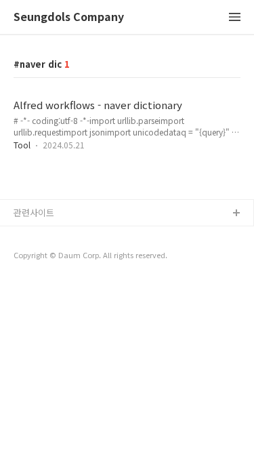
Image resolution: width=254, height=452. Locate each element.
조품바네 (30, 257)
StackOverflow (44, 235)
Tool (22, 144)
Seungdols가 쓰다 (49, 278)
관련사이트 (34, 212)
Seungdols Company (69, 17)
